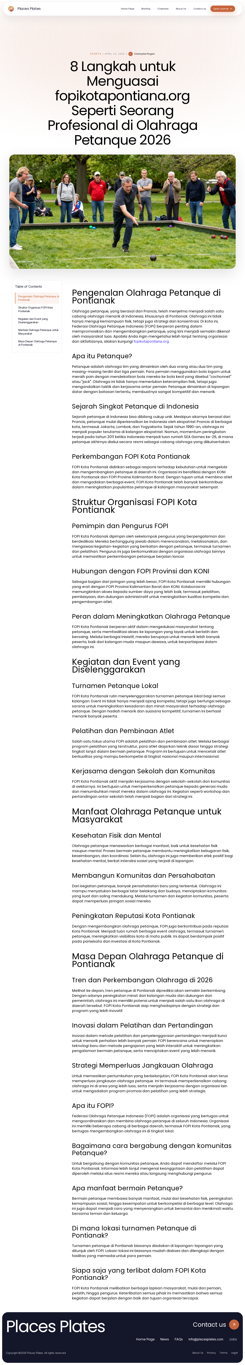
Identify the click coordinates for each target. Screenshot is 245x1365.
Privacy (211, 1353)
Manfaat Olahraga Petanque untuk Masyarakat (38, 331)
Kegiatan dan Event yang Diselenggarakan (33, 320)
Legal (234, 1353)
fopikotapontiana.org (151, 341)
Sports (95, 53)
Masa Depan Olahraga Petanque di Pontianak (37, 343)
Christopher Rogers (144, 53)
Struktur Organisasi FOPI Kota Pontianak (35, 309)
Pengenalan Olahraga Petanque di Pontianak (38, 298)
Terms (224, 1353)
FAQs (179, 1339)
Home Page (145, 1339)
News (164, 1339)
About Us (197, 1353)
